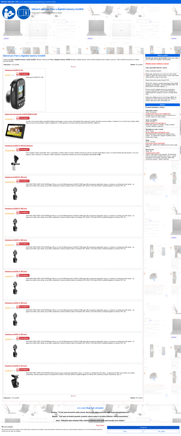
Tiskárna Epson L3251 (152, 153)
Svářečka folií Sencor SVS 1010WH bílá (158, 113)
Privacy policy (100, 425)
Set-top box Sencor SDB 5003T (155, 143)
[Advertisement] (90, 37)
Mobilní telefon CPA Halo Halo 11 (156, 123)
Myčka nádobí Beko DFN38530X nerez (157, 132)
